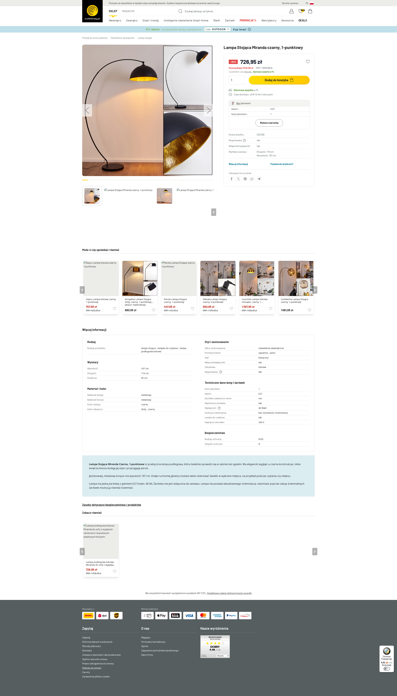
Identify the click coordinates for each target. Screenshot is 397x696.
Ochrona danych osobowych (97, 641)
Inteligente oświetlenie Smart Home (186, 20)
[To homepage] (92, 11)
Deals (303, 20)
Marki (216, 20)
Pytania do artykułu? (281, 163)
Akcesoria (287, 20)
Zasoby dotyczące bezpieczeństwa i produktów (111, 504)
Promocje (248, 20)
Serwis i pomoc (290, 3)
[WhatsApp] (252, 179)
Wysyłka (248, 72)
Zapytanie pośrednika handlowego (160, 650)
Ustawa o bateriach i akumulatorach (101, 654)
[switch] (387, 669)
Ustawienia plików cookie (96, 676)
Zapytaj (86, 637)
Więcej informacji (238, 163)
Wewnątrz (115, 20)
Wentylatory (268, 20)
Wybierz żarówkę (269, 122)
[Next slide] (213, 212)
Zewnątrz (132, 20)
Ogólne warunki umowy (94, 659)
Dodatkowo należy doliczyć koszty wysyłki (229, 593)
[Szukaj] (180, 11)
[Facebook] (231, 179)
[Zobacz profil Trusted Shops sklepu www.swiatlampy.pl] (228, 646)
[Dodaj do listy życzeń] (308, 61)
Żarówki (230, 20)
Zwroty (86, 672)
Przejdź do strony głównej (94, 38)
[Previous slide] (82, 212)
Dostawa (87, 650)
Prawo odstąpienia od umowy (98, 663)
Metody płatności (91, 646)
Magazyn (128, 11)
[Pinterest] (245, 179)
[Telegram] (259, 179)
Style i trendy (151, 20)
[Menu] (392, 647)
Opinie (144, 646)
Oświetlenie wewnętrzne (122, 38)
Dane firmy (147, 654)
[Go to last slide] (82, 290)
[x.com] (238, 179)
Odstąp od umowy (91, 667)
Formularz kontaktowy (153, 641)
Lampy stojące (145, 38)
